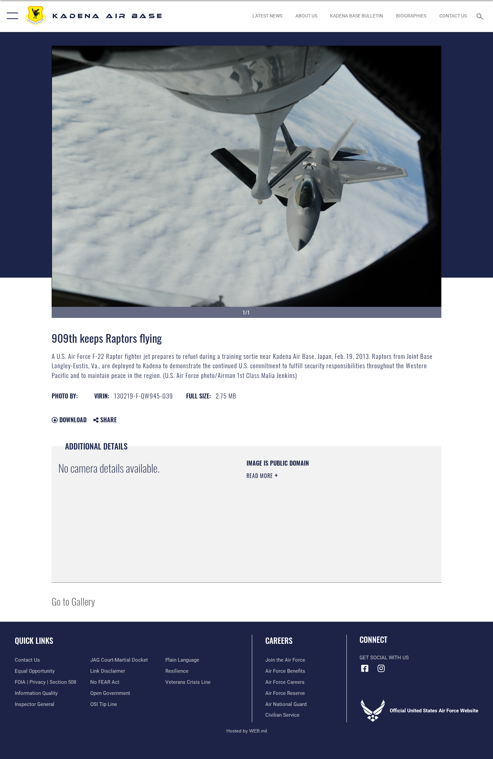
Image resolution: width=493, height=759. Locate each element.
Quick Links (34, 640)
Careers (278, 640)
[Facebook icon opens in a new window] (365, 668)
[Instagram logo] (381, 668)
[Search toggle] (481, 15)
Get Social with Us (384, 658)
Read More (260, 476)
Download (72, 419)
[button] (11, 16)
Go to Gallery (73, 601)
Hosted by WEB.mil (246, 730)
